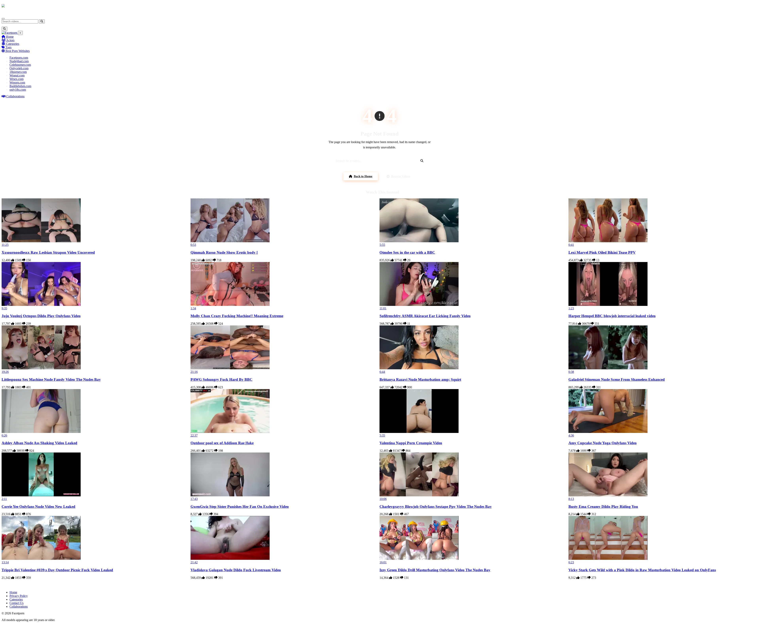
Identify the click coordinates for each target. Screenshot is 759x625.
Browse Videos (400, 176)
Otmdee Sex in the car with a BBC (407, 252)
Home (9, 36)
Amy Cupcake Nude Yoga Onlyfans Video (602, 443)
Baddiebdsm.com (20, 86)
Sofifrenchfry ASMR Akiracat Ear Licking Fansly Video (425, 316)
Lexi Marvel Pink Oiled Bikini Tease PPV (602, 252)
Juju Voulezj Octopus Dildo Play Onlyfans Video (41, 316)
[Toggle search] (4, 29)
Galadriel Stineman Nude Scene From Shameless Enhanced (616, 379)
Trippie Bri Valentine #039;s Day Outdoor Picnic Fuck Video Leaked (57, 570)
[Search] (42, 21)
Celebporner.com (20, 64)
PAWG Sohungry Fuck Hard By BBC (221, 379)
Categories (12, 43)
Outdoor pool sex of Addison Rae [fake (222, 443)
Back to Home (363, 176)
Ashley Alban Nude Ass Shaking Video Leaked (39, 443)
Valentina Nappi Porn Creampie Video (411, 443)
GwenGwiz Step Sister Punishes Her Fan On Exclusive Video (240, 506)
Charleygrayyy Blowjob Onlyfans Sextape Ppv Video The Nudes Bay (436, 506)
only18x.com (17, 89)
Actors (10, 40)
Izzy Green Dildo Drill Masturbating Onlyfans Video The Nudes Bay (435, 570)
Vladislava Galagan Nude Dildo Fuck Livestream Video (236, 570)
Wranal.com (17, 75)
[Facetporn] (17, 7)
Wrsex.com (16, 79)
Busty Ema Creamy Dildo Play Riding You (603, 506)
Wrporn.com (17, 82)
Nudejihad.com (19, 61)
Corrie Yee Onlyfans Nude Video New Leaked (38, 506)
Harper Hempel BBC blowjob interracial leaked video (612, 316)
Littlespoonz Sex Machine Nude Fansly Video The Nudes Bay (51, 379)
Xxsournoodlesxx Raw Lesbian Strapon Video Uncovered (48, 252)
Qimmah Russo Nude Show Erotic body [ (224, 252)
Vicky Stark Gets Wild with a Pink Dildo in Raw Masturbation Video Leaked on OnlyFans (642, 570)
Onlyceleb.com (18, 68)
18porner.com (18, 72)
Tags (8, 47)
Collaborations (15, 96)
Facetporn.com (18, 57)
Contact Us (16, 603)
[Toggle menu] (3, 18)
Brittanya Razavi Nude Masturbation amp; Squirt (420, 379)
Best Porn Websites (17, 51)
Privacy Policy (18, 596)
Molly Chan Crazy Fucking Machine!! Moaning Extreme (237, 316)
